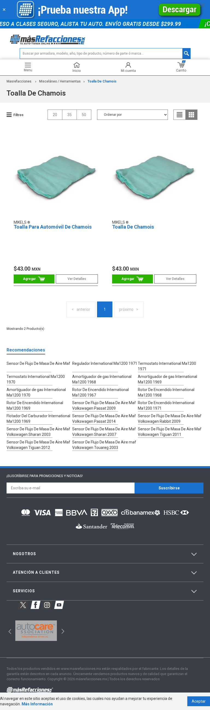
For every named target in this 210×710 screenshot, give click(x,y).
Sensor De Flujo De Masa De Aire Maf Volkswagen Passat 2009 (104, 405)
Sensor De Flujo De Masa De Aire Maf (38, 363)
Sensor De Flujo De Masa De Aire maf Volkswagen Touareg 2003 (104, 445)
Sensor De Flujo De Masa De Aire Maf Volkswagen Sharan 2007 (104, 432)
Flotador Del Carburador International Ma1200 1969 (38, 419)
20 (55, 115)
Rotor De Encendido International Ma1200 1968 (166, 392)
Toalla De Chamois (102, 81)
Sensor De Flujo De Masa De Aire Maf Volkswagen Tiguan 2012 (38, 445)
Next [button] (62, 630)
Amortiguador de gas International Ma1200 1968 (102, 379)
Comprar (34, 278)
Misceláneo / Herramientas (60, 81)
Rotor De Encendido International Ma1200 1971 (166, 405)
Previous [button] (8, 630)
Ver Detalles (77, 279)
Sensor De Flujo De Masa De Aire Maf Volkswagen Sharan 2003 (38, 432)
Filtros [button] (18, 115)
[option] (36, 630)
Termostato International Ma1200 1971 (167, 366)
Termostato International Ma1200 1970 (36, 379)
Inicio (76, 70)
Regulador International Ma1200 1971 (104, 363)
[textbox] (105, 53)
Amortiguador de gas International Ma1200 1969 (167, 379)
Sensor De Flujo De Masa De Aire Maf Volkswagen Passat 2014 (104, 419)
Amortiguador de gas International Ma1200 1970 (36, 392)
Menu (28, 70)
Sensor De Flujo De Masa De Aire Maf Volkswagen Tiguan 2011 (170, 432)
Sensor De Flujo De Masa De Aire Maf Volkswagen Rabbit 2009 (170, 419)
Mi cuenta (128, 70)
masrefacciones (19, 81)
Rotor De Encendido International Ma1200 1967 (100, 392)
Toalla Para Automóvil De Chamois (53, 227)
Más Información (37, 704)
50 (84, 115)
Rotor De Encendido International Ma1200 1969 (35, 405)
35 (69, 115)
